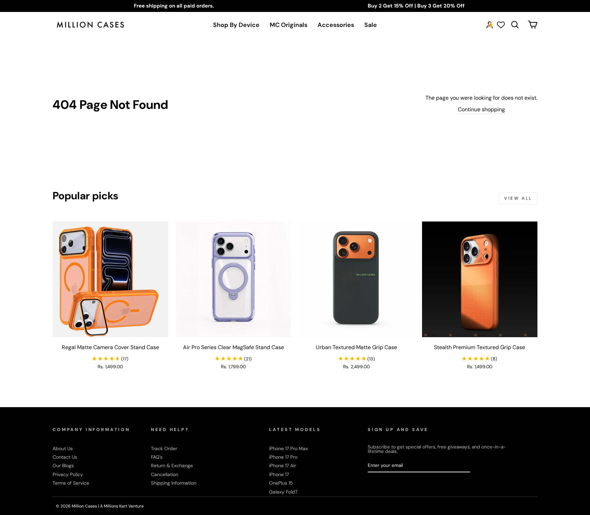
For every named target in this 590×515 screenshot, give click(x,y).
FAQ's (157, 457)
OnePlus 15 (281, 483)
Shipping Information (173, 483)
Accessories (336, 25)
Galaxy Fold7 (283, 492)
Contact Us (65, 457)
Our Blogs (63, 465)
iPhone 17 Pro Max (288, 448)
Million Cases (85, 506)
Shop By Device (236, 25)
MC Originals (288, 25)
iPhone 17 (279, 474)
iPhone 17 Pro (283, 457)
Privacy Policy (68, 474)
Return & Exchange (172, 465)
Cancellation (164, 474)
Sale (370, 25)
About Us (63, 448)
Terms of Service (71, 483)
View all (518, 198)
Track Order (164, 448)
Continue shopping (481, 109)
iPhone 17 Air (282, 465)
